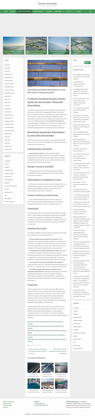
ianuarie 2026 (8, 80)
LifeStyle (7, 183)
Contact (78, 11)
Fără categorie (8, 179)
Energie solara (8, 170)
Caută (75, 60)
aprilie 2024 (7, 146)
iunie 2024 (7, 140)
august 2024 (8, 133)
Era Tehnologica (7, 405)
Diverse (68, 11)
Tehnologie (58, 11)
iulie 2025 (7, 99)
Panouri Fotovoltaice (24, 11)
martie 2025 (7, 112)
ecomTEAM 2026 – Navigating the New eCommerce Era (79, 84)
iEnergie (5, 407)
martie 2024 (7, 149)
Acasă (6, 11)
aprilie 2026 (7, 74)
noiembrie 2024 (9, 124)
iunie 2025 (7, 102)
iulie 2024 (7, 137)
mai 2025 (7, 105)
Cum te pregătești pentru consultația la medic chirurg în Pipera (81, 134)
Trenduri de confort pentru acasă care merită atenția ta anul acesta (81, 127)
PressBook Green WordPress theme (61, 414)
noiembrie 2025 (9, 86)
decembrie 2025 (9, 83)
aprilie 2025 (7, 108)
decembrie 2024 (9, 121)
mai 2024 (7, 143)
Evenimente (8, 176)
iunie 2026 (7, 68)
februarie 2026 (8, 77)
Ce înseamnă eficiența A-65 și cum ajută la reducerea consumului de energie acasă (81, 204)
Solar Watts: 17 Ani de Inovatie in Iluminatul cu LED (80, 184)
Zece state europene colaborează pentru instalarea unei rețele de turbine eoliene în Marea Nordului (80, 234)
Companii (49, 11)
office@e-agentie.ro (40, 403)
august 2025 (8, 96)
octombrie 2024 (9, 127)
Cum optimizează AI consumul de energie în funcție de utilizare (80, 211)
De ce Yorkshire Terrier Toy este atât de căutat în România (81, 110)
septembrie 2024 (9, 130)
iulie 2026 (7, 65)
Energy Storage (9, 173)
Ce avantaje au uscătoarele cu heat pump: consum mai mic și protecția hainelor (81, 197)
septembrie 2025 (9, 93)
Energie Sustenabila (47, 4)
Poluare (6, 189)
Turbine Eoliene (38, 11)
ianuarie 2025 (8, 118)
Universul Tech (7, 403)
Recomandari (8, 192)
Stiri (5, 195)
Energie (12, 11)
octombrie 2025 (9, 90)
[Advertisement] (47, 24)
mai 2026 (7, 71)
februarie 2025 (8, 115)
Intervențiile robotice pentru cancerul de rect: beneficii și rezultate (81, 77)
